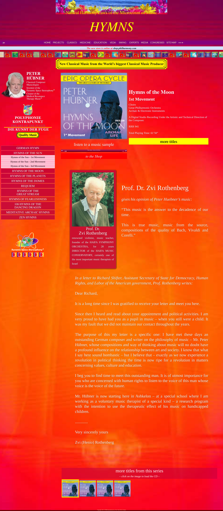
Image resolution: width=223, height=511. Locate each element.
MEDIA (144, 42)
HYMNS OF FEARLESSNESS (28, 199)
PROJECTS (58, 42)
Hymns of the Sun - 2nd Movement (28, 161)
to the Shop (94, 156)
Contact (124, 509)
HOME (47, 42)
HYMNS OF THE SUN (28, 153)
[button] (4, 42)
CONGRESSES (157, 42)
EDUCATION (100, 42)
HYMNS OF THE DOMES (27, 181)
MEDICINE (85, 42)
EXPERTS (134, 42)
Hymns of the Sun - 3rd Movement (28, 166)
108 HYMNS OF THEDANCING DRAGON (27, 205)
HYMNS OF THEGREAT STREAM (28, 192)
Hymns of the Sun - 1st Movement (28, 157)
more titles (168, 141)
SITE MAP (171, 42)
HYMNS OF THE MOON (28, 171)
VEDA (113, 42)
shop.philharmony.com (124, 48)
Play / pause (62, 150)
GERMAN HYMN (28, 148)
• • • (181, 42)
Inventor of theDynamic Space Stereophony (41, 89)
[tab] (28, 148)
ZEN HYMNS (27, 217)
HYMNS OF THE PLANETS (28, 176)
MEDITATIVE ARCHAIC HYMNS (28, 212)
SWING (123, 42)
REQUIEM (28, 186)
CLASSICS (72, 42)
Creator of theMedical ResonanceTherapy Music (36, 96)
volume (126, 150)
